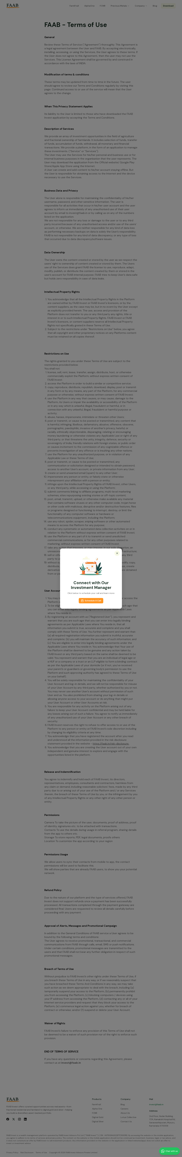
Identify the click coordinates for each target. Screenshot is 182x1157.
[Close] (117, 553)
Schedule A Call (93, 600)
